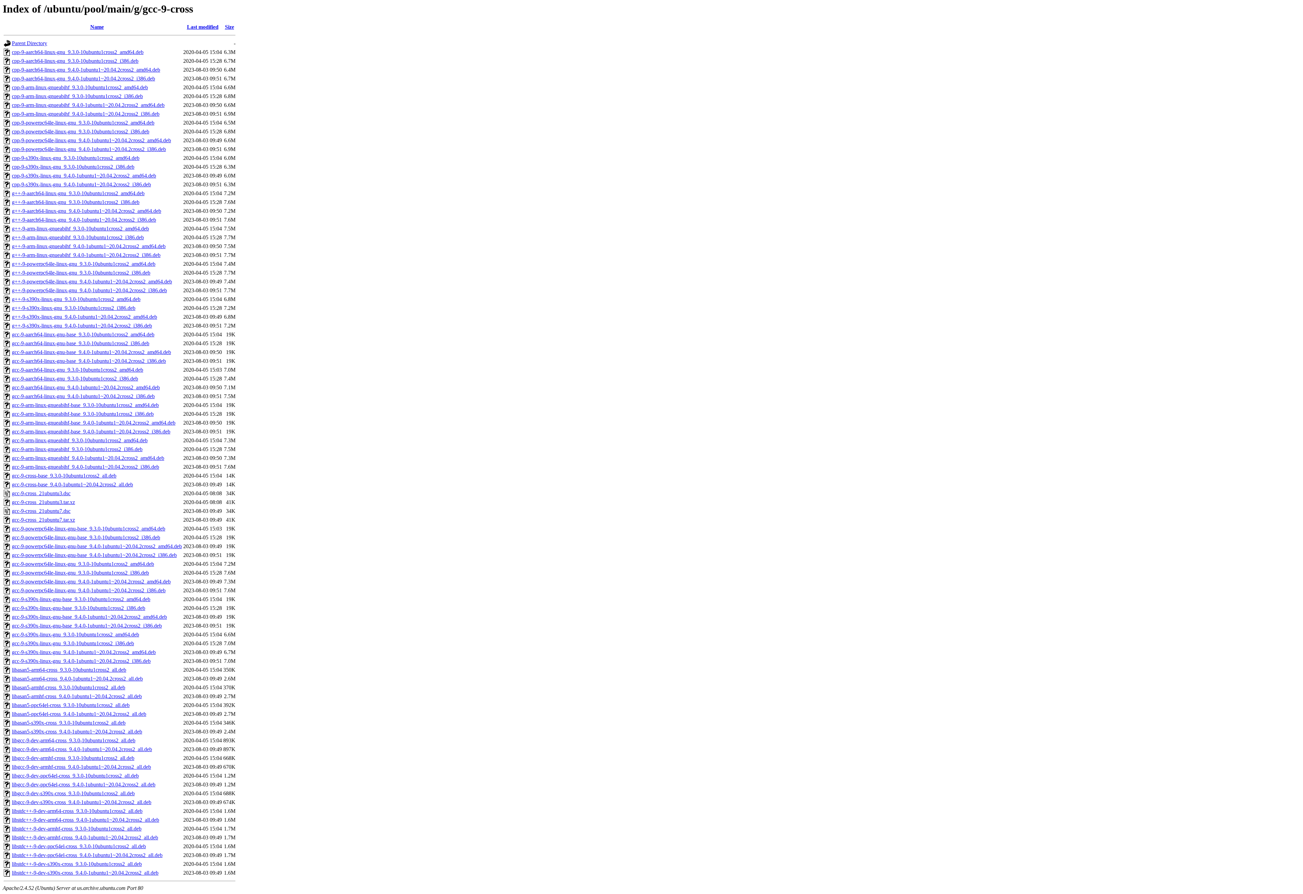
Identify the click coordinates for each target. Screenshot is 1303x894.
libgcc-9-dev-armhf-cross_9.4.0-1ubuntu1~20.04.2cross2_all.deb (81, 767)
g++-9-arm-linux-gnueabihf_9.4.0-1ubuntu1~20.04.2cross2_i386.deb (86, 255)
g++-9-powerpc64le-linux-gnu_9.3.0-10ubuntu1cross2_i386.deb (81, 273)
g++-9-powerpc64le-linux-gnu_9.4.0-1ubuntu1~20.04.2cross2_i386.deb (89, 290)
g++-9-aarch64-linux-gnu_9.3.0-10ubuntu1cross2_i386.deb (75, 202)
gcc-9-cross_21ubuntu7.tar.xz (43, 520)
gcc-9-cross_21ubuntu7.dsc (41, 511)
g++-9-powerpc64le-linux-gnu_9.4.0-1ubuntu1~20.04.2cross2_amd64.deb (92, 281)
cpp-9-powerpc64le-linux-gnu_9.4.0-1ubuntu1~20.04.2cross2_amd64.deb (91, 140)
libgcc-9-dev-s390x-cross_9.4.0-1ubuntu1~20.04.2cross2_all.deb (81, 802)
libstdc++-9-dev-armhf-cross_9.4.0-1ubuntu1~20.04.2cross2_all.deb (85, 837)
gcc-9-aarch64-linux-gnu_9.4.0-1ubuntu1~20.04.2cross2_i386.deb (83, 396)
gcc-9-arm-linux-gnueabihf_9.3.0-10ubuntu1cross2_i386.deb (77, 449)
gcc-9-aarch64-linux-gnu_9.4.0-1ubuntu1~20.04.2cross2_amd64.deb (86, 387)
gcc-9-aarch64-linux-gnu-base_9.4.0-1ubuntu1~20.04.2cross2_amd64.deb (91, 352)
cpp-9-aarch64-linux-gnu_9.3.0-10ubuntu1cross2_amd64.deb (78, 52)
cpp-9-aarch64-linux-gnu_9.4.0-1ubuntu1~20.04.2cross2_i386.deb (83, 78)
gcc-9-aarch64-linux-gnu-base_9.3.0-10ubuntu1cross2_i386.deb (80, 343)
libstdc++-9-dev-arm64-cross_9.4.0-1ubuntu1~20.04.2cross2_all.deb (85, 820)
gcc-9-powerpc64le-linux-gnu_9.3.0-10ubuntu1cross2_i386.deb (80, 573)
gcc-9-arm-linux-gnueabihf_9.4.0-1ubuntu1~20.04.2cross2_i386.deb (85, 467)
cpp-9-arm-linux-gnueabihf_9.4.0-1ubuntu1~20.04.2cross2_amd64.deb (88, 105)
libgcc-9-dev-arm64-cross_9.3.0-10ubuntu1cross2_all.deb (73, 740)
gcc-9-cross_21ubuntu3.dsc (41, 493)
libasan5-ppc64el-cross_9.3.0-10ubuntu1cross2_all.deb (71, 705)
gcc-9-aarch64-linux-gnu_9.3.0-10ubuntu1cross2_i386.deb (75, 378)
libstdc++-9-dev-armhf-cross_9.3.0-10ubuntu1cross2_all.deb (76, 829)
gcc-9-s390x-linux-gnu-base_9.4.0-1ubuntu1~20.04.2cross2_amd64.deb (89, 617)
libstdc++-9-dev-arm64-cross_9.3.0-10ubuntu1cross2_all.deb (77, 811)
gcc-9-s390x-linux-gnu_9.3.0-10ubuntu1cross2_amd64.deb (75, 634)
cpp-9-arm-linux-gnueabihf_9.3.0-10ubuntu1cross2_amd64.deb (80, 87)
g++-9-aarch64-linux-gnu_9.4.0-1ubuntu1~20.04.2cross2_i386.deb (84, 220)
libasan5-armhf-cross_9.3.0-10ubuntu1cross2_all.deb (68, 687)
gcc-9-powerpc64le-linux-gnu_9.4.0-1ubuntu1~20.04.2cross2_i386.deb (89, 590)
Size (229, 27)
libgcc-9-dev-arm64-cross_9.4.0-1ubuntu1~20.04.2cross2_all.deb (82, 749)
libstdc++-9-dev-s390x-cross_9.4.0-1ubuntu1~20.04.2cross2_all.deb (85, 873)
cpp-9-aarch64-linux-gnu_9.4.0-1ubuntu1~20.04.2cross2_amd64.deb (86, 70)
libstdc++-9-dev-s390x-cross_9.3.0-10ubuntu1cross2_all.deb (77, 864)
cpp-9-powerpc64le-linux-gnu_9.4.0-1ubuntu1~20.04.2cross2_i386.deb (89, 149)
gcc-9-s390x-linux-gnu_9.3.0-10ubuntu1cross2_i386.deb (73, 643)
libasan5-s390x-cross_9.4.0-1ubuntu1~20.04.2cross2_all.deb (77, 731)
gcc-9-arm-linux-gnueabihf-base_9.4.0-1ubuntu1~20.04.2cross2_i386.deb (91, 431)
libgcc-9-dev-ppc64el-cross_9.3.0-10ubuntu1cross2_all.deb (75, 776)
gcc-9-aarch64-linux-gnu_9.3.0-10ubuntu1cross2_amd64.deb (77, 370)
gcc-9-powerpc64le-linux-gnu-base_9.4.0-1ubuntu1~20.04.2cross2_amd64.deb (97, 546)
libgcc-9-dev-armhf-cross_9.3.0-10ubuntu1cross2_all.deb (73, 758)
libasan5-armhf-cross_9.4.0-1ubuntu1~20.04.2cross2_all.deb (77, 696)
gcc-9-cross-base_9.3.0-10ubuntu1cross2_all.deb (64, 476)
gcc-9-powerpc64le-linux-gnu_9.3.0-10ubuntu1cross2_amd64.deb (83, 564)
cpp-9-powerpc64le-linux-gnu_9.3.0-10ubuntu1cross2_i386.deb (80, 131)
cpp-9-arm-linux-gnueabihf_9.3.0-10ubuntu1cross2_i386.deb (77, 96)
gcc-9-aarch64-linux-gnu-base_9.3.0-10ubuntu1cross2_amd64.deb (83, 334)
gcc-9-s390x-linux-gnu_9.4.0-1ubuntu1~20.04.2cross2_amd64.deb (84, 652)
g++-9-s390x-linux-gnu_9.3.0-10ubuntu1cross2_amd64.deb (76, 299)
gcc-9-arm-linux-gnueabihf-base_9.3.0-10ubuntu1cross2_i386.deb (83, 414)
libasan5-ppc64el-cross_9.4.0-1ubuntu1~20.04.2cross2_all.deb (79, 714)
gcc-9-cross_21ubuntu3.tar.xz (43, 502)
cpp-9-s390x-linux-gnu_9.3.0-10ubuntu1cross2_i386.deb (73, 167)
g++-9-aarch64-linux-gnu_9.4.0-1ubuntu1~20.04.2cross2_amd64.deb (86, 211)
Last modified (203, 27)
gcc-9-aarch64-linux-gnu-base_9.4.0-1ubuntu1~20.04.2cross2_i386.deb (89, 361)
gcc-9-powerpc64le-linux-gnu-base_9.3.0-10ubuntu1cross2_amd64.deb (88, 529)
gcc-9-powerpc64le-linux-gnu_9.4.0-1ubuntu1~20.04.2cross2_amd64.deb (91, 581)
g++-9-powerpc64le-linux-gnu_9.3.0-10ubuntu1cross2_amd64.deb (83, 264)
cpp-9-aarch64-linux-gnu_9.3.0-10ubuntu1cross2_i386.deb (75, 61)
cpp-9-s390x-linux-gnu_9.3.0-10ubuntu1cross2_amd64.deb (75, 158)
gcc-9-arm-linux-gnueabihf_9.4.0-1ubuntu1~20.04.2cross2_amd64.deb (88, 458)
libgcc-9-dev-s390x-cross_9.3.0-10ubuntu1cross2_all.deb (73, 793)
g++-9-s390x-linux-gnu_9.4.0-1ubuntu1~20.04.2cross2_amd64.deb (84, 317)
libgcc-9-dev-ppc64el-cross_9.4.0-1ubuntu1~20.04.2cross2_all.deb (83, 784)
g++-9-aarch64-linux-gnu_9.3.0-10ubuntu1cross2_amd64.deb (78, 193)
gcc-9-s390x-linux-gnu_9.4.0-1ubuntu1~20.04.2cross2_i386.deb (81, 661)
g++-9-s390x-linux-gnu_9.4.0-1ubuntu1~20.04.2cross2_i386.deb (82, 326)
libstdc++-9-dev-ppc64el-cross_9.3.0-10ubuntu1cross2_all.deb (79, 846)
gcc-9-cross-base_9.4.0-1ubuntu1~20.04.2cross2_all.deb (72, 484)
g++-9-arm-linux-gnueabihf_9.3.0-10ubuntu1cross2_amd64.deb (80, 228)
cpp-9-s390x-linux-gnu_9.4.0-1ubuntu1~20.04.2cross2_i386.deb (81, 184)
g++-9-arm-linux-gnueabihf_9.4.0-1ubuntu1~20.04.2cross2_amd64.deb (89, 246)
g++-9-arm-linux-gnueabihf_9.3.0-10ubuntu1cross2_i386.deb (78, 237)
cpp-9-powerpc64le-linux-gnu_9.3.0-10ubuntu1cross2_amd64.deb (83, 123)
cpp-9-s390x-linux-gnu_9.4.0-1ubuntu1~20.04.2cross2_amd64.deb (84, 176)
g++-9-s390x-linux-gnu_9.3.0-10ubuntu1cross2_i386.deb (73, 308)
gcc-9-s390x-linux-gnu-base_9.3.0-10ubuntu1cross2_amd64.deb (81, 599)
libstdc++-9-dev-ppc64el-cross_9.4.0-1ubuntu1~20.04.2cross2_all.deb (87, 855)
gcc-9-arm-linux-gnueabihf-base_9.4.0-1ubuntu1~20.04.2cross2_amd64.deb (93, 423)
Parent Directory (29, 43)
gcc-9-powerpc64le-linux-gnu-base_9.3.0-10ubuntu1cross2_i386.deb (86, 537)
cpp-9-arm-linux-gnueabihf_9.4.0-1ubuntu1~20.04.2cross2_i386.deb (85, 114)
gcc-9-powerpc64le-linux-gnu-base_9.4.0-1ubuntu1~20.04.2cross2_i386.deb (94, 555)
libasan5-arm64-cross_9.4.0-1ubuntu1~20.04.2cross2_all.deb (77, 679)
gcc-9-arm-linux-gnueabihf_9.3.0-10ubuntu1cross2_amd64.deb (80, 440)
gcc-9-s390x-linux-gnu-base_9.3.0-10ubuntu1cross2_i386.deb (78, 608)
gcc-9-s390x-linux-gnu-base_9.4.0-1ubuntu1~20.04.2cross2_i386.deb (87, 626)
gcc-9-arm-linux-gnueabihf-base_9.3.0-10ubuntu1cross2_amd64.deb (85, 405)
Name (97, 27)
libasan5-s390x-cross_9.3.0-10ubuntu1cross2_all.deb (69, 723)
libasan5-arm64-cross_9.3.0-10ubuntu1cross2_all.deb (69, 670)
